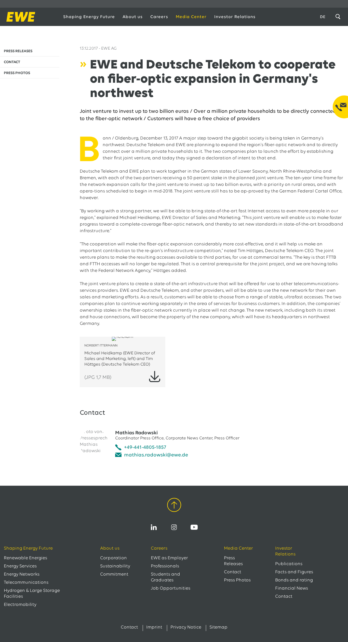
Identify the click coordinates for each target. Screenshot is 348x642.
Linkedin (154, 527)
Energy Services (20, 566)
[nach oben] (174, 506)
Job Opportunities (170, 588)
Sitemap (218, 627)
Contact (232, 572)
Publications (288, 564)
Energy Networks (21, 574)
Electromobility (20, 605)
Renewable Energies (25, 558)
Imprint (154, 627)
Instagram (174, 527)
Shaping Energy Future (89, 17)
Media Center (191, 17)
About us (133, 17)
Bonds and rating (294, 580)
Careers (159, 17)
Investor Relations (235, 17)
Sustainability (115, 566)
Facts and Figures (294, 572)
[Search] (339, 17)
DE (323, 17)
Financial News (291, 588)
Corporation (113, 558)
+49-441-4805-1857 (145, 447)
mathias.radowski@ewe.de (156, 455)
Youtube (194, 527)
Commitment (114, 574)
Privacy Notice (185, 627)
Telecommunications (26, 582)
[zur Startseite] (28, 17)
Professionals (165, 566)
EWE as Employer (169, 558)
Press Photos (237, 580)
